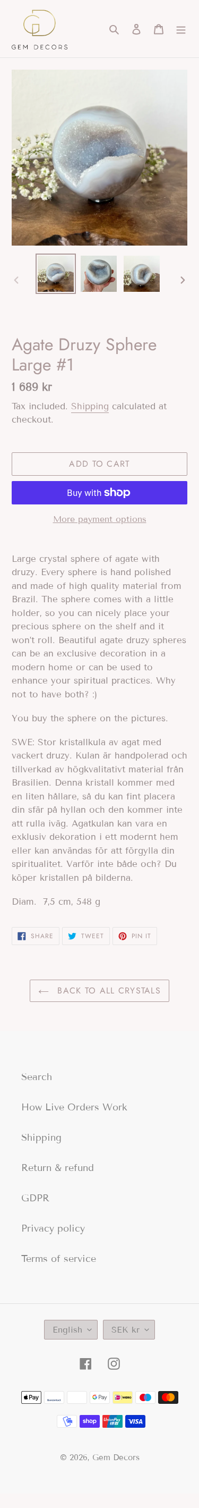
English (67, 1330)
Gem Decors (116, 1457)
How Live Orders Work (74, 1107)
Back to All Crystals (107, 990)
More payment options (99, 519)
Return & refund (57, 1168)
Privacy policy (53, 1228)
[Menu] (181, 28)
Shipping (90, 406)
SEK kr (125, 1330)
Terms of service (58, 1259)
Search (36, 1077)
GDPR (35, 1198)
